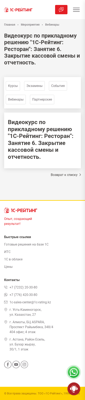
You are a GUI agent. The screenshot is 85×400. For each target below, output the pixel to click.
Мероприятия (30, 24)
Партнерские (42, 99)
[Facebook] (8, 365)
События (58, 86)
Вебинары (52, 24)
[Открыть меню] (76, 9)
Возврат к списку (64, 175)
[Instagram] (24, 365)
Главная (9, 24)
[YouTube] (16, 365)
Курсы (13, 86)
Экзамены (34, 86)
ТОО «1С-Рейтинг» (50, 393)
